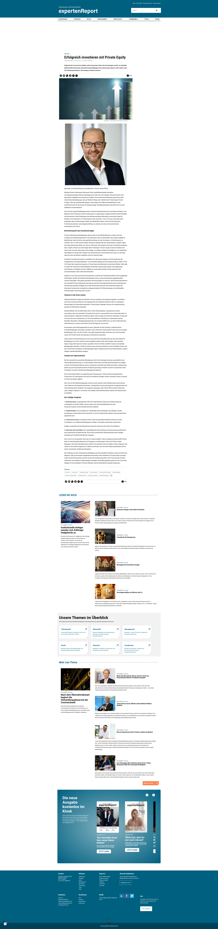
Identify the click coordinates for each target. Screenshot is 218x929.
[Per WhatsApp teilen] (67, 75)
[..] (111, 475)
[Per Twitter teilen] (76, 75)
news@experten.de (63, 905)
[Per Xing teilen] (73, 75)
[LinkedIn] (121, 896)
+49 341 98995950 (65, 880)
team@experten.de (67, 901)
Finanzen (66, 53)
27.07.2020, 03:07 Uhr (77, 60)
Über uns (60, 897)
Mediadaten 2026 (125, 882)
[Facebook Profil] (127, 896)
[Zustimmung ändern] (5, 924)
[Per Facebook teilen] (70, 75)
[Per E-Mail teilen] (61, 75)
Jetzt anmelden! (146, 908)
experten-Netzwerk (63, 899)
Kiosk (100, 899)
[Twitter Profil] (132, 896)
